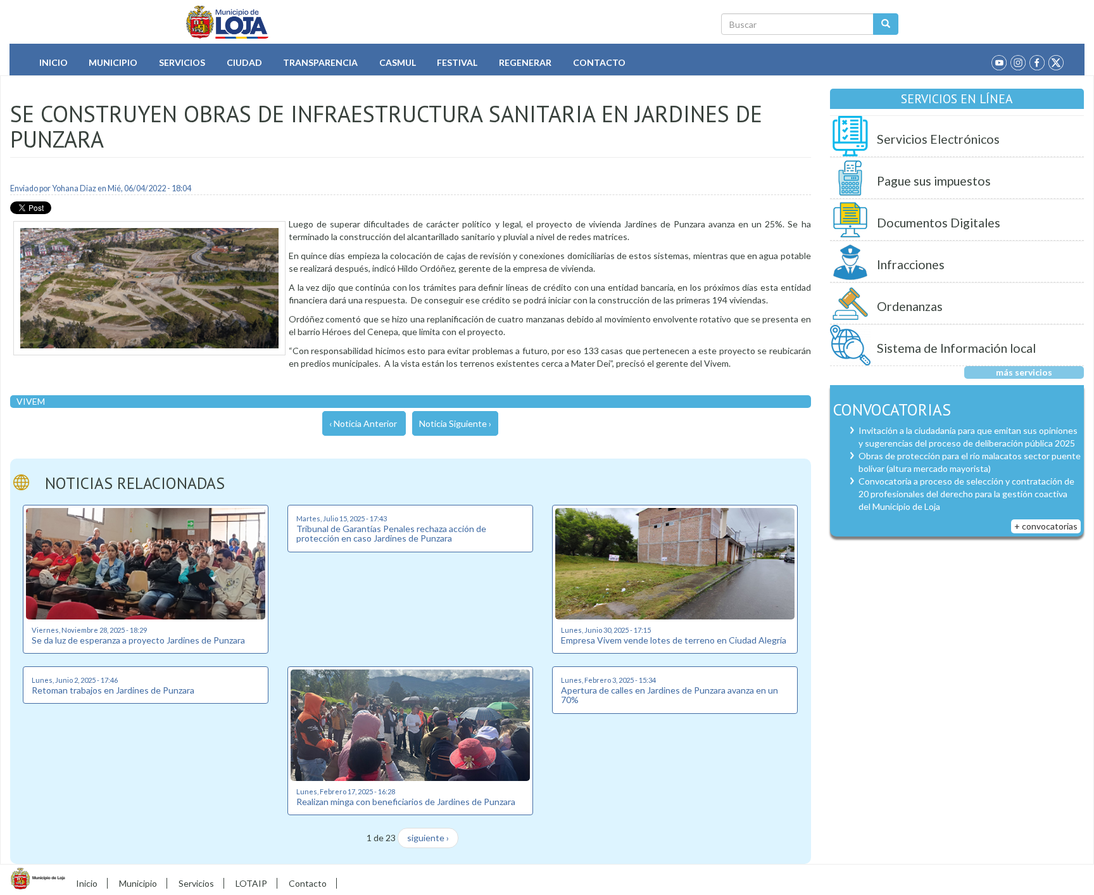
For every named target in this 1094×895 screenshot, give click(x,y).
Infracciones (911, 264)
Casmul (397, 62)
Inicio (53, 62)
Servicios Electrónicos (938, 139)
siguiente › (428, 837)
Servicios (182, 62)
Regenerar (525, 62)
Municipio (113, 62)
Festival (457, 62)
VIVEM (30, 401)
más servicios (1024, 372)
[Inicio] (227, 22)
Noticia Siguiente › (455, 423)
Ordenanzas (910, 306)
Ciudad (244, 62)
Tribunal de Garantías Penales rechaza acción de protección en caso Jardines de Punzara (391, 533)
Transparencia (320, 62)
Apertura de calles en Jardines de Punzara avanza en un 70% (669, 695)
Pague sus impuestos (934, 181)
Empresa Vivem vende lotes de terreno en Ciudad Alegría (673, 640)
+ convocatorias (1046, 526)
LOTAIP (251, 883)
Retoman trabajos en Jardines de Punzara (113, 690)
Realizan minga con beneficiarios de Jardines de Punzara (405, 801)
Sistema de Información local (956, 348)
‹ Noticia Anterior (363, 423)
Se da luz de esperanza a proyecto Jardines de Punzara (138, 640)
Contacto (599, 62)
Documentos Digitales (938, 222)
